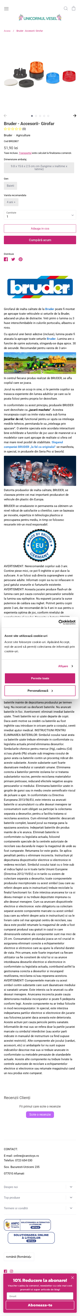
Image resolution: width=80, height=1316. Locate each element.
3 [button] (40, 116)
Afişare (63, 666)
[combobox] (40, 215)
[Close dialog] (72, 1277)
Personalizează (38, 690)
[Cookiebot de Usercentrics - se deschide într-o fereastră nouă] (59, 622)
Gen (6, 178)
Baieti (10, 185)
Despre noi (11, 1187)
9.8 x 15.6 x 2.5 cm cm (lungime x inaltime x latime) (39, 167)
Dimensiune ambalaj (15, 159)
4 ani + (11, 202)
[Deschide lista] (71, 1187)
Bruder (8, 135)
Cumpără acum (40, 240)
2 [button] (36, 116)
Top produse (12, 1197)
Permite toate (40, 678)
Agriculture (23, 135)
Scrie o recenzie (40, 1114)
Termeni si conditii (16, 1208)
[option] (40, 74)
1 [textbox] (7, 216)
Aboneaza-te (40, 1305)
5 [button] (48, 116)
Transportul (25, 153)
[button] (13, 129)
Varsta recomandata (15, 195)
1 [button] (32, 116)
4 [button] (44, 116)
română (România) (18, 1256)
